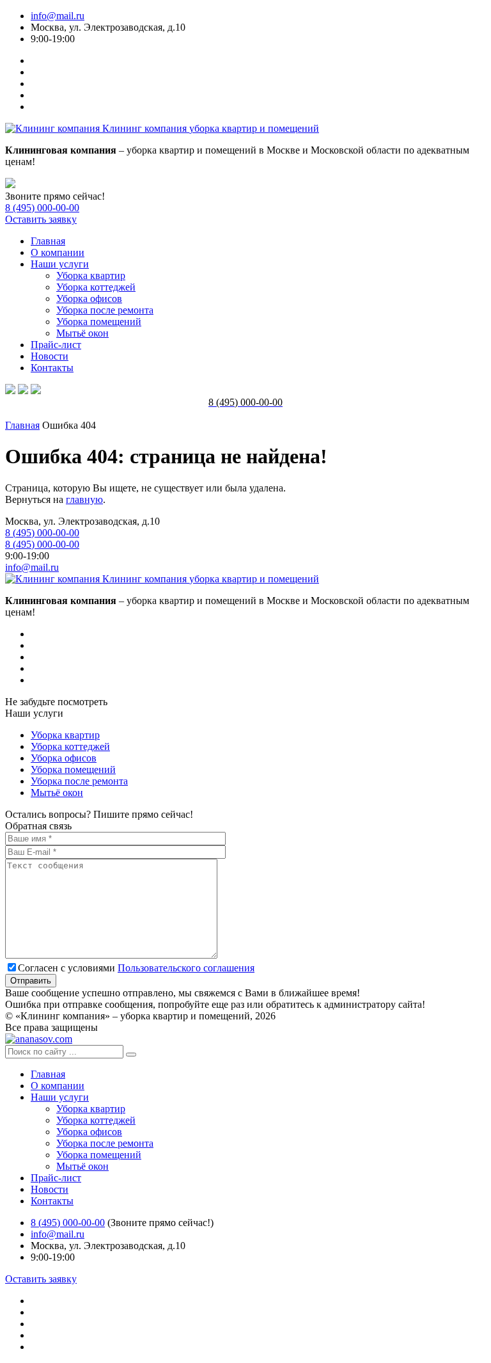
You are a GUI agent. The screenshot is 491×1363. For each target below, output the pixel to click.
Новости (49, 356)
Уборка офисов (89, 298)
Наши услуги (60, 264)
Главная (48, 240)
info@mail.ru (57, 15)
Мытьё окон (82, 333)
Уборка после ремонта (104, 310)
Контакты (52, 367)
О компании (57, 252)
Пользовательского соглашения (186, 967)
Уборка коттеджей (96, 287)
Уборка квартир (90, 275)
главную (84, 499)
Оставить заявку (41, 219)
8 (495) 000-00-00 (42, 207)
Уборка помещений (98, 321)
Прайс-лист (56, 344)
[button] (131, 1054)
